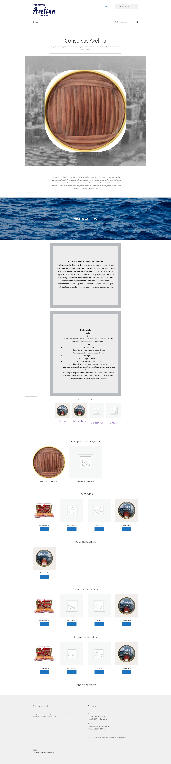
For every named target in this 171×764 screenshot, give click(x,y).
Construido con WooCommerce (43, 753)
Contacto (106, 6)
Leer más (44, 529)
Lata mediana (79, 421)
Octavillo (114, 422)
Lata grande (62, 421)
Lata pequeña (97, 422)
